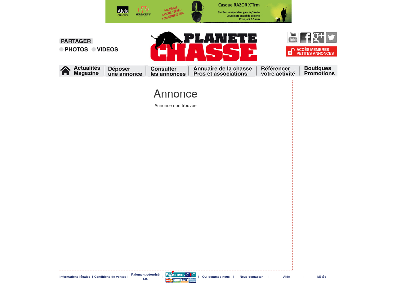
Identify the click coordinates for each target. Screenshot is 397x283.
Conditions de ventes (110, 276)
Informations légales (75, 276)
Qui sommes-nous (216, 276)
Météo (321, 276)
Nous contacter (251, 276)
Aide (286, 276)
